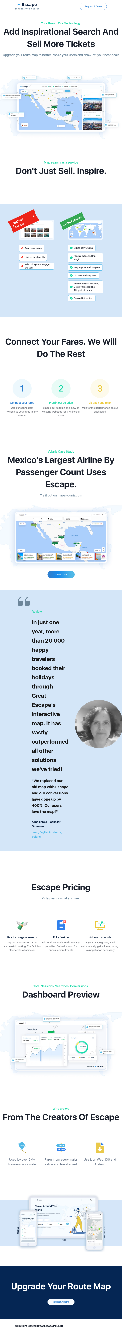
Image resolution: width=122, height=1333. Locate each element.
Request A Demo (93, 6)
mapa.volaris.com (70, 495)
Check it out (61, 574)
